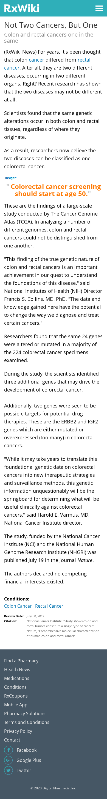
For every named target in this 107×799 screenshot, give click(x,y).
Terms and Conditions (26, 722)
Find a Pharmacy (21, 661)
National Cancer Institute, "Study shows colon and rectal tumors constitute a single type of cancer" (62, 623)
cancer (36, 59)
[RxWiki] (21, 7)
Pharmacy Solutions (25, 713)
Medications (16, 678)
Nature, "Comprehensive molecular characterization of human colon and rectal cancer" (63, 633)
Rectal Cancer (49, 606)
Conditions (15, 687)
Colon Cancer (18, 606)
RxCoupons (16, 696)
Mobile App (15, 705)
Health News (17, 669)
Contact (12, 740)
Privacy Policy (18, 731)
